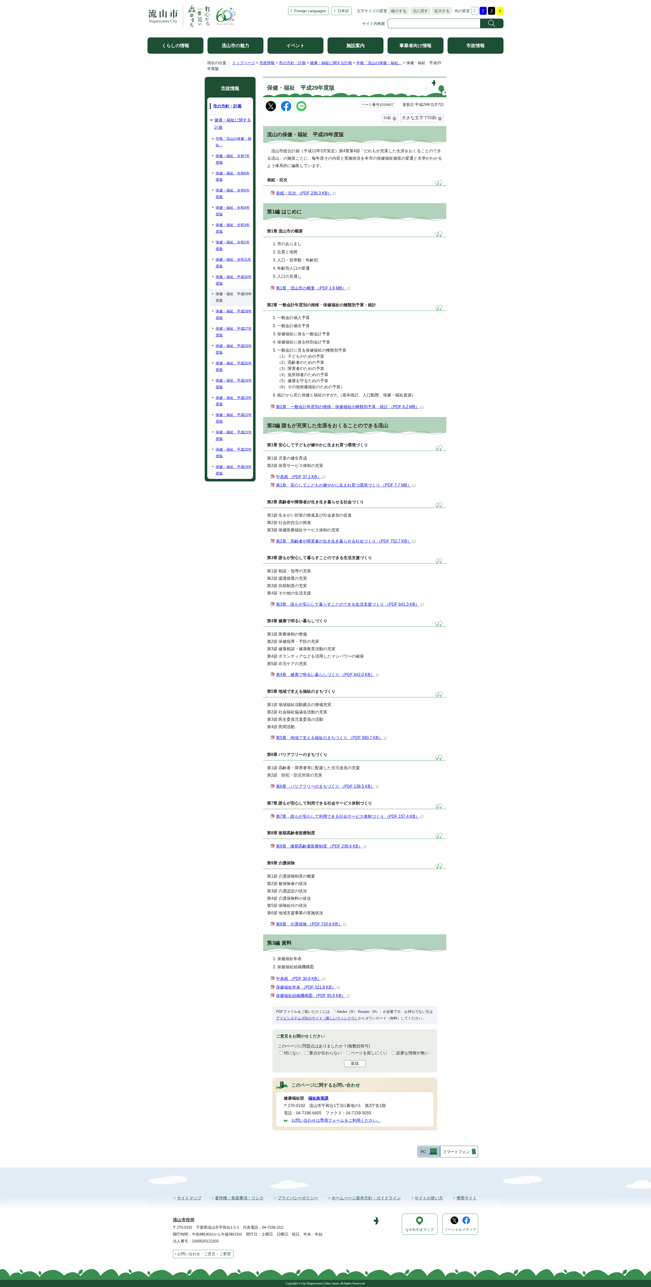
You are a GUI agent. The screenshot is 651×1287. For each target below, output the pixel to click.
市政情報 (475, 45)
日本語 (343, 11)
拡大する (441, 11)
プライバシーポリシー (297, 1198)
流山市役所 (184, 1219)
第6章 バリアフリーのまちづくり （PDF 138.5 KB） (325, 786)
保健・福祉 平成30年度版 (234, 280)
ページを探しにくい (369, 1053)
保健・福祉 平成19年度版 (234, 470)
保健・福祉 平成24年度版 (234, 383)
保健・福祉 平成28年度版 (234, 314)
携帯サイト (466, 1198)
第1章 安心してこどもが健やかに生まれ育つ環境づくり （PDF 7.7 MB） (343, 485)
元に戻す (419, 11)
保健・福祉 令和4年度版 (233, 210)
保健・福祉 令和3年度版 (233, 228)
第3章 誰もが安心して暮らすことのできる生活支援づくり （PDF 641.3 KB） (347, 604)
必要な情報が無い (412, 1053)
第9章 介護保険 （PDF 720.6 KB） (309, 924)
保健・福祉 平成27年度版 (234, 331)
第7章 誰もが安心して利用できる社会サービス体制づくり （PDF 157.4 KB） (347, 816)
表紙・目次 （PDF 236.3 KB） (304, 193)
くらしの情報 (175, 45)
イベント (295, 45)
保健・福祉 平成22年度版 (234, 418)
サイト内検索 (373, 23)
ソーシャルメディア (460, 1229)
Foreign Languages (310, 11)
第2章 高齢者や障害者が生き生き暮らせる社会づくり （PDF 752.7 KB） (343, 541)
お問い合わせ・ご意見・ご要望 (204, 1254)
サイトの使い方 (429, 1198)
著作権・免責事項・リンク (239, 1198)
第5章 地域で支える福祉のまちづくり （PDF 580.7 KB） (329, 738)
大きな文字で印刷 (419, 117)
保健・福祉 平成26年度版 (234, 349)
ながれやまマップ (419, 1229)
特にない (292, 1053)
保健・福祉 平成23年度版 (234, 401)
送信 (355, 1063)
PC (423, 1152)
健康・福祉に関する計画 (331, 63)
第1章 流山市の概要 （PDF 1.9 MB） (311, 288)
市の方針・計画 (292, 63)
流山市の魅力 (235, 45)
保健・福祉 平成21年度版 (234, 435)
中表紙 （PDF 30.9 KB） (298, 978)
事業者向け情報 (416, 45)
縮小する (397, 11)
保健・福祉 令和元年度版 (233, 262)
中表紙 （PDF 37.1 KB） (298, 477)
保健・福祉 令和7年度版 (233, 159)
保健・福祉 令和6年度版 (233, 176)
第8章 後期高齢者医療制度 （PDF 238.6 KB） (319, 846)
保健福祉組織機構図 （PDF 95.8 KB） (311, 995)
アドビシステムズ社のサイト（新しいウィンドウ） (317, 1018)
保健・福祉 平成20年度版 (234, 452)
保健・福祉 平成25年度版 (234, 366)
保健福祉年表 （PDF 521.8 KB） (306, 987)
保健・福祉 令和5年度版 (233, 193)
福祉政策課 (318, 1098)
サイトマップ (189, 1198)
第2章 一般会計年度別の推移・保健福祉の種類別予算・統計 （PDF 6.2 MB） (347, 407)
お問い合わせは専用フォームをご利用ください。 (336, 1120)
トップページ (243, 63)
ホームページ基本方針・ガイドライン (366, 1198)
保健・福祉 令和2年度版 (233, 245)
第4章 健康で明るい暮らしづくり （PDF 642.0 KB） (325, 674)
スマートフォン (456, 1152)
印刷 (387, 118)
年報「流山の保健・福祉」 (379, 63)
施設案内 (355, 45)
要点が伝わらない (325, 1053)
